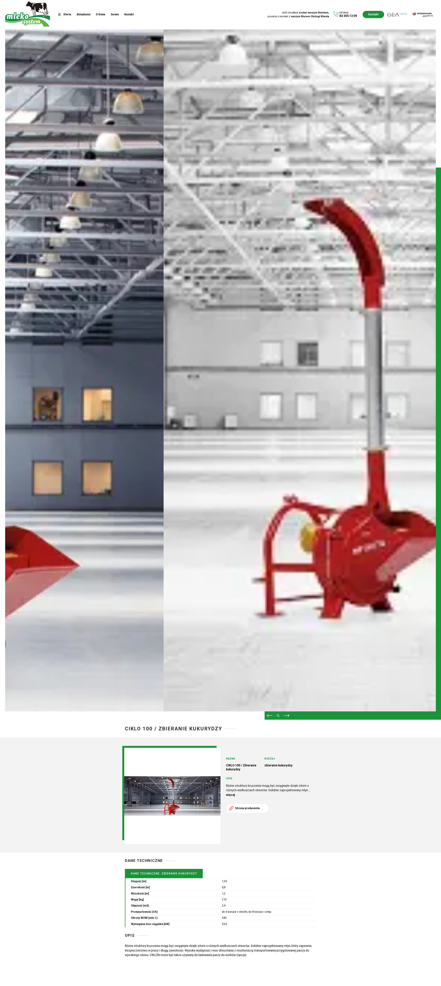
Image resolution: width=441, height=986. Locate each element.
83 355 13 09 (348, 16)
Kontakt (129, 14)
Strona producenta (247, 808)
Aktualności (83, 14)
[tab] (421, 38)
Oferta (67, 14)
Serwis (115, 14)
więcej (230, 795)
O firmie (100, 14)
